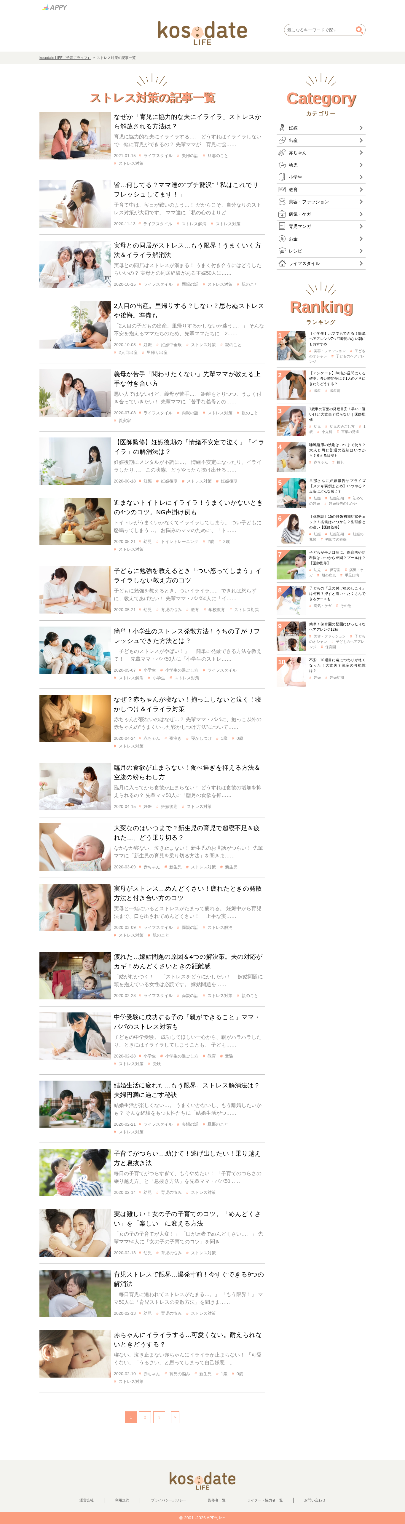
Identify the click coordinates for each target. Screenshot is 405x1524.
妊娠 (147, 344)
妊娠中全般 (171, 344)
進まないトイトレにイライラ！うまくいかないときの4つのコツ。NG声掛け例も (188, 507)
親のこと (250, 284)
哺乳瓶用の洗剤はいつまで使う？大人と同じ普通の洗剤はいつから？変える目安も (337, 450)
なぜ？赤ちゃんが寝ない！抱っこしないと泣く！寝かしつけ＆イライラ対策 (188, 704)
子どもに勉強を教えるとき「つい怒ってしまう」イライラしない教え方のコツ (188, 575)
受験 (229, 1056)
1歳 (224, 738)
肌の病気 (329, 575)
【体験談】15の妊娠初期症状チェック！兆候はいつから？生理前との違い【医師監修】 (337, 522)
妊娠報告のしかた (343, 503)
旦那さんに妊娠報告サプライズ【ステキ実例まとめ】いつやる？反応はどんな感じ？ (337, 486)
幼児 (147, 541)
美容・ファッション (330, 351)
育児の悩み (171, 609)
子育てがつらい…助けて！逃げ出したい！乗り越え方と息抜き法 (187, 1158)
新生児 (175, 867)
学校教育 (216, 609)
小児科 (327, 432)
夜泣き (175, 738)
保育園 (335, 570)
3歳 (226, 541)
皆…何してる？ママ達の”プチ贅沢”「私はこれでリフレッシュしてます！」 (186, 189)
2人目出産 (128, 352)
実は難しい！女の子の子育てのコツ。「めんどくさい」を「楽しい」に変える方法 (187, 1218)
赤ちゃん (151, 738)
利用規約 (122, 1500)
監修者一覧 (217, 1500)
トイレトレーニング (179, 541)
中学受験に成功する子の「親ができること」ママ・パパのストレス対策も (187, 1022)
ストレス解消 (193, 223)
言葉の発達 (350, 432)
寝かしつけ (201, 738)
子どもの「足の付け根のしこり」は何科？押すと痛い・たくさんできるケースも (337, 593)
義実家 (125, 420)
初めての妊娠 (336, 539)
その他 (345, 606)
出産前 (335, 391)
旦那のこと (218, 155)
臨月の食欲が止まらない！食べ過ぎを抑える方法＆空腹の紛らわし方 (187, 772)
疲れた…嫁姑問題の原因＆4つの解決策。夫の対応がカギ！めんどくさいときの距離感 (188, 961)
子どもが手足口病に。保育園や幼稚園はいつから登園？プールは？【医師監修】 (337, 557)
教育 (195, 609)
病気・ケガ (322, 606)
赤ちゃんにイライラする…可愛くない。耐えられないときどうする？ (188, 1339)
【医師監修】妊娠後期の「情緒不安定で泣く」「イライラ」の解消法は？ (189, 447)
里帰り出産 (157, 352)
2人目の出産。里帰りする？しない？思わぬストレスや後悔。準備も (189, 310)
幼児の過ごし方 (342, 426)
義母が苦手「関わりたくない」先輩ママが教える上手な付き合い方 (187, 378)
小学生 (149, 670)
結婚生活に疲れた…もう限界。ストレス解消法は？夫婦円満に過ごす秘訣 (187, 1090)
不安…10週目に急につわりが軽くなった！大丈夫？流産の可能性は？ (337, 665)
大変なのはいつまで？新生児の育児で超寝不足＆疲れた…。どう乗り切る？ (187, 833)
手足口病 (352, 575)
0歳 (240, 738)
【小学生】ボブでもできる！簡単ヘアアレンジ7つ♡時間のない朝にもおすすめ (337, 338)
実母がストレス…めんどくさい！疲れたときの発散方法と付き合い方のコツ (188, 893)
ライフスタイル (158, 155)
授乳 (340, 462)
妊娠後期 (169, 481)
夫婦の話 (190, 155)
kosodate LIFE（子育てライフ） (65, 58)
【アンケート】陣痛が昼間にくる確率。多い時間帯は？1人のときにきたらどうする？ (337, 378)
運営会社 (86, 1500)
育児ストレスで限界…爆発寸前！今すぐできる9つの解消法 (189, 1279)
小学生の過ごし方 (181, 670)
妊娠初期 (337, 498)
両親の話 (190, 284)
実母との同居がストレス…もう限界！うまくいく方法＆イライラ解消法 (187, 250)
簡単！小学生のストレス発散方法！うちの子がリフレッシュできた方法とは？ (187, 636)
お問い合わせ (315, 1500)
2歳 (211, 541)
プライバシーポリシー (168, 1500)
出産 (317, 391)
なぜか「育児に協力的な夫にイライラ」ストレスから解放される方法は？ (188, 121)
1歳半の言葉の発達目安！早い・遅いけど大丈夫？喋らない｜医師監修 (337, 414)
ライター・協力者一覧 (265, 1500)
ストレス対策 (131, 163)
